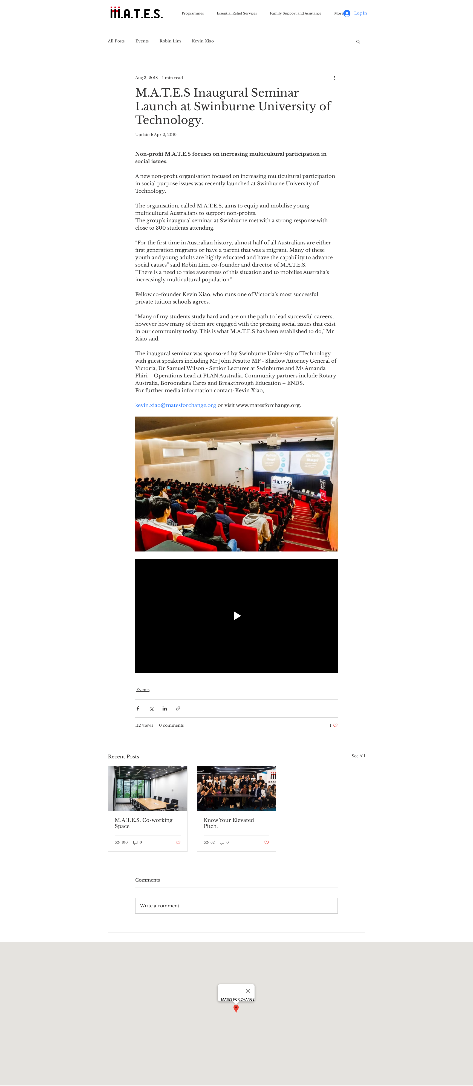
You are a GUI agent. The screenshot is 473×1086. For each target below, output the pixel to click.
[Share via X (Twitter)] (151, 708)
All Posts (116, 41)
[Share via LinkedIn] (164, 708)
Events (142, 41)
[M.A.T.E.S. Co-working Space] (147, 788)
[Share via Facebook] (137, 708)
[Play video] (236, 616)
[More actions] (334, 77)
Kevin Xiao (203, 41)
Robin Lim (170, 41)
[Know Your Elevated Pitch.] (236, 788)
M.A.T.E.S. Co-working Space (143, 823)
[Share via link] (178, 708)
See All (358, 755)
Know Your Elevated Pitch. (229, 823)
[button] (358, 41)
